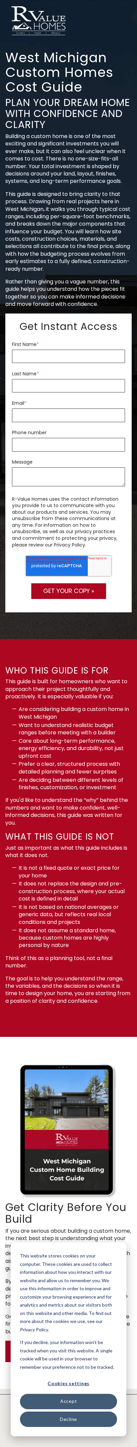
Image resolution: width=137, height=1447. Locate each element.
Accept (68, 1401)
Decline (68, 1419)
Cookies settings (68, 1383)
